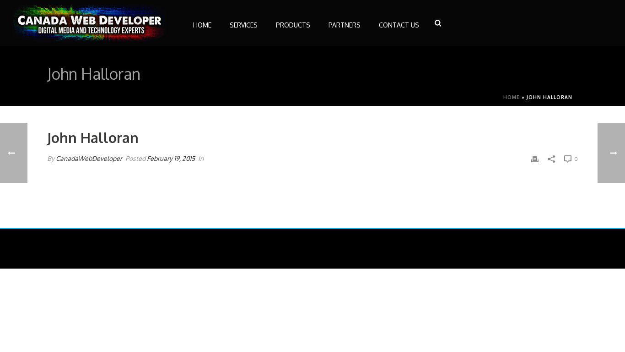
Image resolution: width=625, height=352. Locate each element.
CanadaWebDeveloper (89, 158)
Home (511, 97)
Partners (345, 25)
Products (293, 25)
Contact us (399, 25)
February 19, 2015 (171, 158)
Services (244, 25)
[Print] (535, 158)
